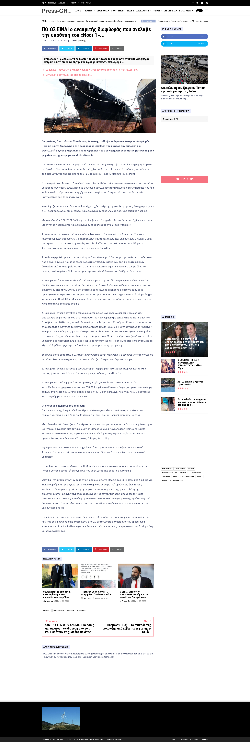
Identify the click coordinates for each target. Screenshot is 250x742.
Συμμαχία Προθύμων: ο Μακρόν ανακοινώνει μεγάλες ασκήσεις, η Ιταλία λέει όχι (92, 69)
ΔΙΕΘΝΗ (130, 11)
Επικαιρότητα (59, 611)
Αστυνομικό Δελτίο (169, 473)
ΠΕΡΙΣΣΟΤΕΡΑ (185, 11)
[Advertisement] (184, 149)
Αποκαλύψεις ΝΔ (176, 480)
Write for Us (86, 3)
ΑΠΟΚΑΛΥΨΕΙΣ (142, 11)
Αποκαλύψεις (180, 469)
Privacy (195, 739)
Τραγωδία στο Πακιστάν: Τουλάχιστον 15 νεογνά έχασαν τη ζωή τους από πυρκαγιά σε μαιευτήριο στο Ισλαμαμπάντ (173, 21)
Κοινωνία (70, 611)
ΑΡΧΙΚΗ (78, 11)
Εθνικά (200, 476)
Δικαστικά (46, 611)
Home (174, 739)
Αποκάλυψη (196, 473)
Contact (205, 739)
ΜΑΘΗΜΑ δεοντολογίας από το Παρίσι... (69, 74)
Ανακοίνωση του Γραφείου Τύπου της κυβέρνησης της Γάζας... (183, 89)
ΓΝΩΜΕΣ (156, 11)
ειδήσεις (191, 469)
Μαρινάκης (80, 40)
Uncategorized (112, 21)
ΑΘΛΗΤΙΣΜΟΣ (117, 11)
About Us (184, 739)
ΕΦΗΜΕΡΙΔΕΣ (170, 11)
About (73, 3)
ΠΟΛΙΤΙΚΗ (88, 11)
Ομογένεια (166, 476)
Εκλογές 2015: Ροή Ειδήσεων (183, 476)
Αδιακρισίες (184, 473)
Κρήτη (164, 480)
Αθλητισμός (167, 469)
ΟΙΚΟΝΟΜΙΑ (102, 11)
